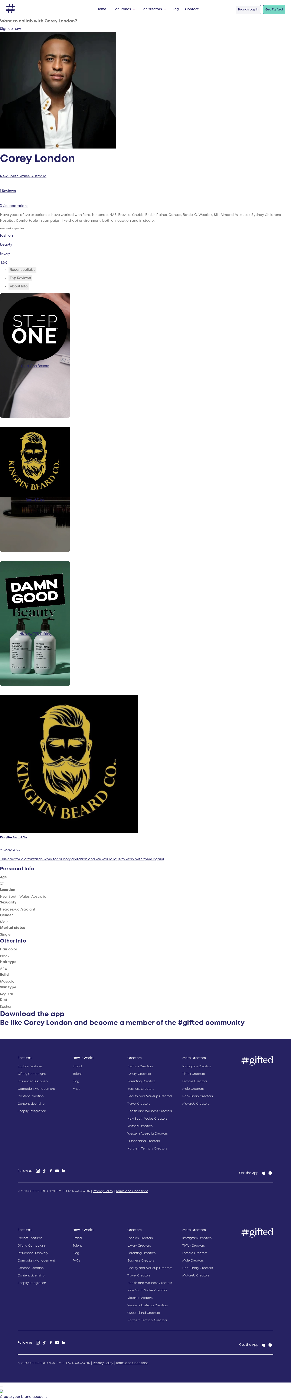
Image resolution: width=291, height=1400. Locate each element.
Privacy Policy (103, 1191)
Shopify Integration (32, 1111)
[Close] (1, 1386)
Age (3, 877)
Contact (192, 9)
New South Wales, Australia (23, 176)
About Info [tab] (19, 286)
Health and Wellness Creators (149, 1111)
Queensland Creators (143, 1141)
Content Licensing (31, 1104)
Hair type (8, 962)
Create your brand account (23, 1397)
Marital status (12, 927)
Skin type (8, 987)
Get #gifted (274, 9)
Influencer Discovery (33, 1081)
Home (101, 9)
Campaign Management (36, 1089)
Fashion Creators (140, 1066)
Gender (6, 915)
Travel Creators (138, 1104)
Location (7, 890)
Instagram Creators (197, 1066)
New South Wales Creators (147, 1118)
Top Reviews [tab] (20, 278)
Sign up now (10, 29)
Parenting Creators (141, 1081)
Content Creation (31, 1096)
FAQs (76, 1089)
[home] (10, 8)
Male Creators (193, 1089)
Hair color (8, 949)
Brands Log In (248, 9)
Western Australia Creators (147, 1133)
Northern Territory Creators (147, 1148)
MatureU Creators (195, 1104)
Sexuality (8, 902)
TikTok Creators (193, 1074)
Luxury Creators (139, 1074)
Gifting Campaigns (32, 1074)
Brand (77, 1066)
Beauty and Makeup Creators (149, 1096)
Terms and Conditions (132, 1191)
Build (4, 974)
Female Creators (194, 1081)
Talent (77, 1074)
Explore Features (30, 1066)
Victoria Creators (140, 1126)
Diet (3, 1000)
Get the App (248, 1173)
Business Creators (140, 1089)
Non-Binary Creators (197, 1096)
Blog (175, 9)
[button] (123, 9)
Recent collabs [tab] (22, 269)
